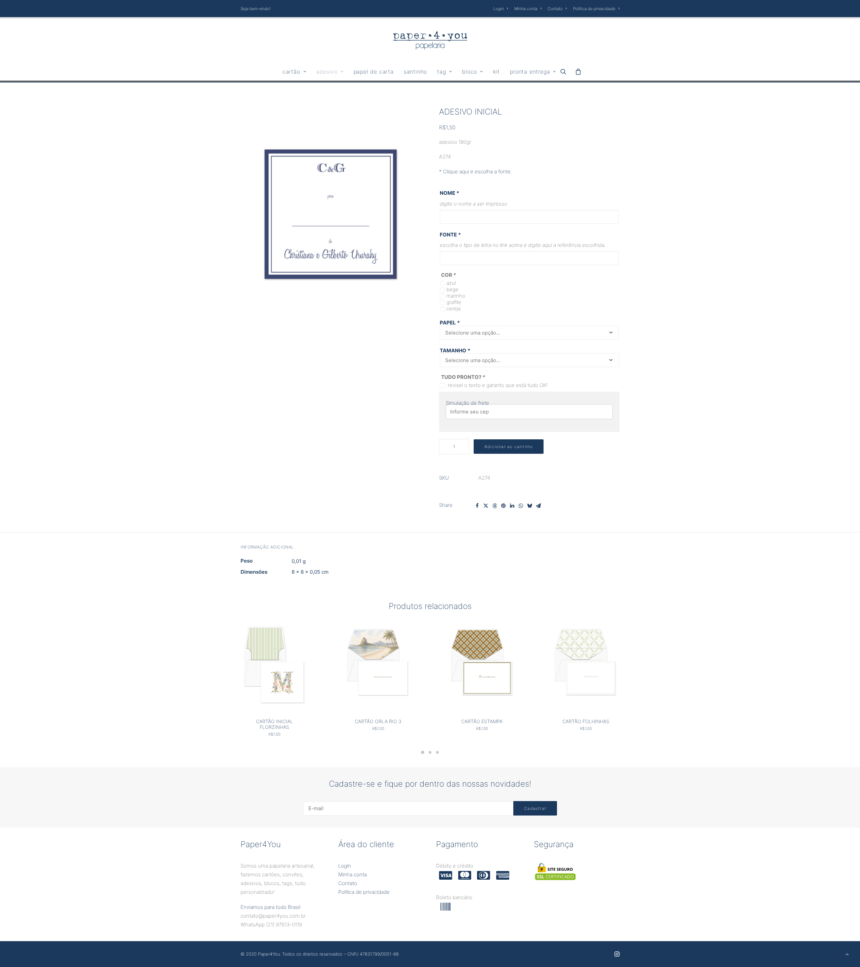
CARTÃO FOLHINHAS (585, 721)
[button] (565, 71)
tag (441, 71)
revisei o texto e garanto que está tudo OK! (498, 385)
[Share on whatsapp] (521, 506)
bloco (469, 71)
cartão (291, 71)
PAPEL (450, 322)
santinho (415, 71)
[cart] (576, 71)
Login (498, 8)
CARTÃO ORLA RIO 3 (378, 721)
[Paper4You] (430, 40)
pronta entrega (530, 71)
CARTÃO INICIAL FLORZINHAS (274, 724)
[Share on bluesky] (529, 506)
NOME (449, 193)
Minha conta (526, 8)
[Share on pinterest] (503, 506)
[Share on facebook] (477, 506)
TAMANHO (455, 350)
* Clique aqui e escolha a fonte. (475, 171)
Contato (555, 8)
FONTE (450, 234)
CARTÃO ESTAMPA (482, 721)
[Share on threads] (494, 506)
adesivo (327, 71)
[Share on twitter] (486, 506)
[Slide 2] (430, 752)
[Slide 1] (422, 752)
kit (496, 71)
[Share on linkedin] (512, 506)
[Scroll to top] (847, 954)
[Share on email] (538, 506)
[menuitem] (501, 8)
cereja (453, 308)
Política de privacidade (594, 8)
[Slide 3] (437, 752)
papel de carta (374, 71)
